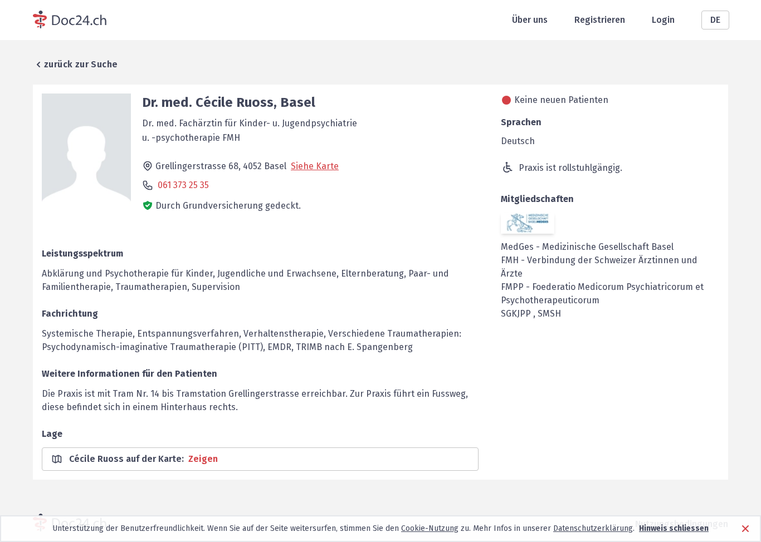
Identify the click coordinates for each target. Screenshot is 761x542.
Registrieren (599, 19)
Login (663, 19)
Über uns (530, 19)
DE (715, 19)
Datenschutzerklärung (593, 528)
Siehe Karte (315, 166)
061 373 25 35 (183, 185)
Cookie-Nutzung (429, 528)
